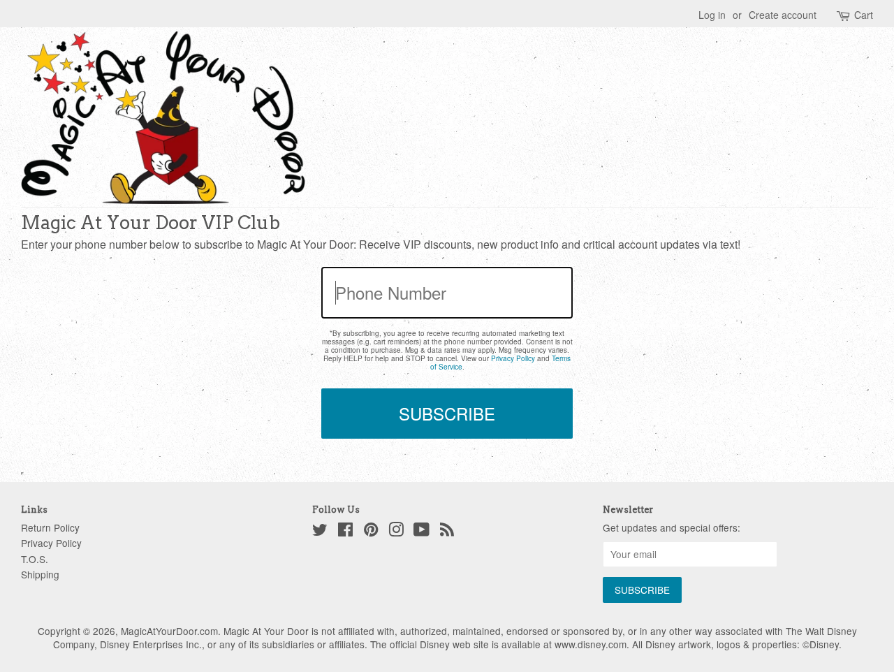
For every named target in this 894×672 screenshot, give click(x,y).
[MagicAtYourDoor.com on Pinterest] (371, 532)
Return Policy (50, 527)
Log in (712, 15)
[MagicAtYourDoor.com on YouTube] (421, 532)
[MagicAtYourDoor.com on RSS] (447, 532)
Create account (782, 15)
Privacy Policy (513, 358)
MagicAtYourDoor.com (169, 631)
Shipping (40, 574)
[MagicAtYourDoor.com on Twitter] (320, 532)
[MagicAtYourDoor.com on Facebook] (345, 532)
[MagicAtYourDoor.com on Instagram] (396, 532)
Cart (863, 15)
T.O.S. (34, 559)
